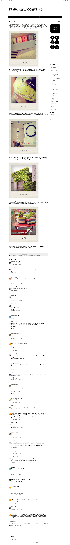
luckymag (31, 255)
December (54, 67)
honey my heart (14, 315)
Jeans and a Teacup (15, 353)
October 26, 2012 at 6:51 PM (16, 428)
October (54, 70)
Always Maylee (14, 267)
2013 (52, 64)
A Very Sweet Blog (14, 412)
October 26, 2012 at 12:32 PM (16, 338)
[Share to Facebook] (25, 254)
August (53, 103)
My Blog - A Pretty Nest (15, 434)
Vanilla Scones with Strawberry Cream (55, 91)
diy (21, 255)
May (53, 108)
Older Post (46, 523)
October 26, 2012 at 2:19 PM (16, 381)
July (53, 104)
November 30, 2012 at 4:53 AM (16, 519)
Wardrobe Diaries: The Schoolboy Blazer (56, 72)
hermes (29, 255)
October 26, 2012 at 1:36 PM (16, 350)
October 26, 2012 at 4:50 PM (16, 419)
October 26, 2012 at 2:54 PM (16, 408)
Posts (53, 114)
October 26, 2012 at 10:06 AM (16, 273)
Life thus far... (54, 97)
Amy (12, 467)
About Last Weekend (15, 398)
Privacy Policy (13, 539)
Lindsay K (13, 506)
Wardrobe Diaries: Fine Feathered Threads (56, 87)
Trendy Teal (13, 462)
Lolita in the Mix (14, 321)
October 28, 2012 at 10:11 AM (16, 503)
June (53, 106)
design (19, 255)
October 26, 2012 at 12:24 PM (16, 318)
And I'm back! (54, 93)
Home (29, 523)
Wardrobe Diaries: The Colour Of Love (56, 95)
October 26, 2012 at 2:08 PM (16, 369)
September (54, 101)
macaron (35, 255)
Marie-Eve (13, 432)
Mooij (12, 337)
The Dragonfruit (14, 456)
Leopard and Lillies (14, 473)
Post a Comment (13, 521)
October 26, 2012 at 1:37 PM (16, 359)
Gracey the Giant (14, 384)
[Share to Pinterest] (26, 254)
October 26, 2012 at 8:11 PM (16, 437)
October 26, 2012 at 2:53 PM (16, 402)
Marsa (12, 295)
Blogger (37, 542)
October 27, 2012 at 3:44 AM (16, 474)
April (53, 109)
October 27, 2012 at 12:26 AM (16, 453)
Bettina (12, 405)
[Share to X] (24, 254)
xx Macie (13, 286)
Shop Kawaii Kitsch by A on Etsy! (17, 379)
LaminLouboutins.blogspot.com (17, 427)
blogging (13, 255)
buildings (16, 255)
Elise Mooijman (14, 333)
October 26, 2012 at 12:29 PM (16, 330)
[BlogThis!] (23, 254)
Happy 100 (54, 76)
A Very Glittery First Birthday (55, 99)
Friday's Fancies (55, 80)
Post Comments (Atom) (18, 525)
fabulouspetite (14, 486)
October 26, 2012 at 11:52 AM (16, 300)
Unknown (13, 422)
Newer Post (11, 523)
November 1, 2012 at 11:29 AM (16, 509)
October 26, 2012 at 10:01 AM (16, 264)
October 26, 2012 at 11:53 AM (16, 312)
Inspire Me (54, 82)
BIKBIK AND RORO (14, 261)
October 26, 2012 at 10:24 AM (16, 283)
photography (39, 255)
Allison (12, 372)
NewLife (13, 277)
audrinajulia (13, 440)
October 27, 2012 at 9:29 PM (16, 494)
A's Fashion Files (14, 378)
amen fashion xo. (14, 290)
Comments (53, 116)
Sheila (12, 303)
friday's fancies (24, 255)
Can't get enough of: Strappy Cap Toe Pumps (55, 84)
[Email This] (22, 254)
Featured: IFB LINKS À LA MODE (56, 79)
